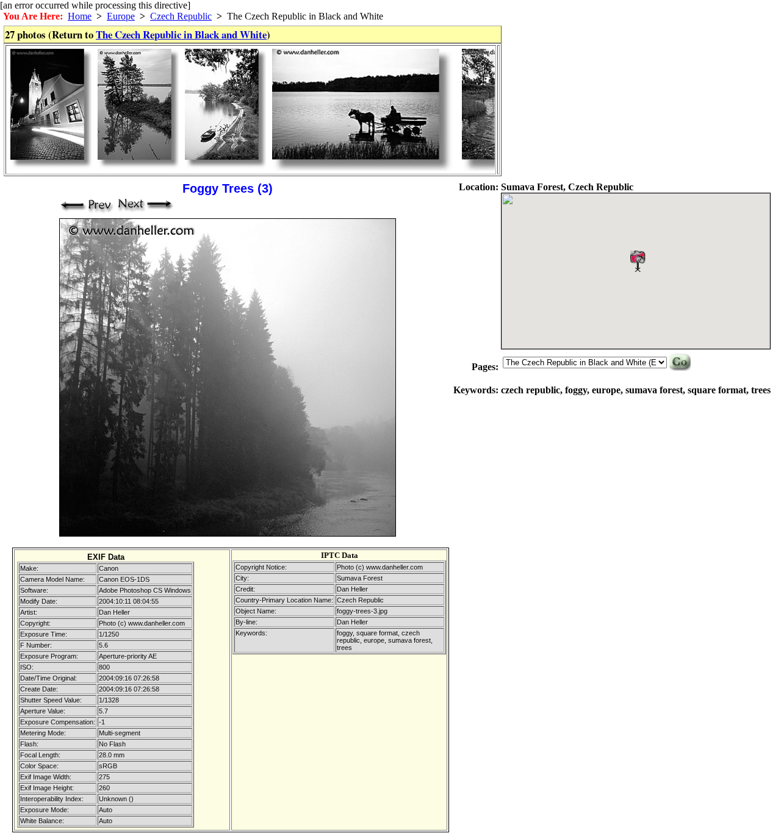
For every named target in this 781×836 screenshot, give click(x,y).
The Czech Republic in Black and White (181, 34)
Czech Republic (181, 16)
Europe (121, 16)
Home (80, 16)
